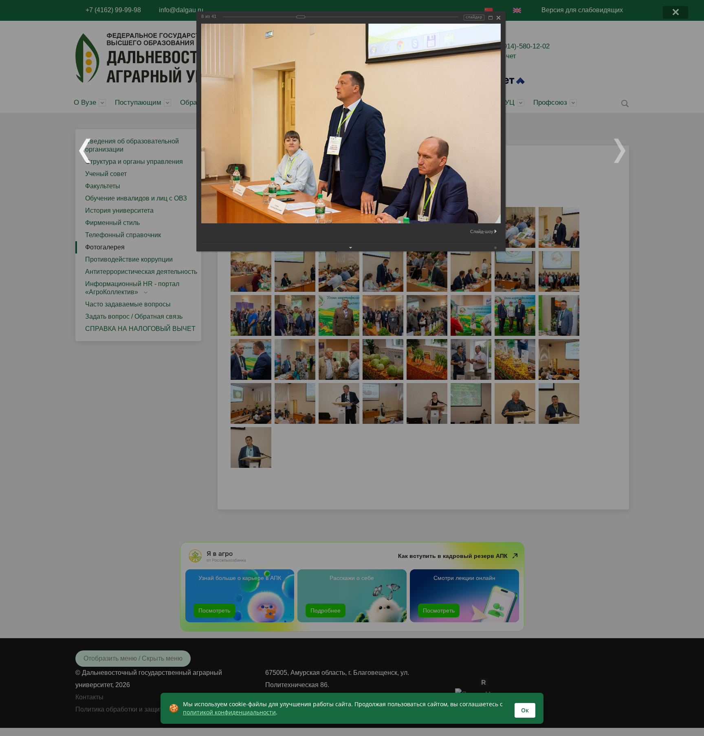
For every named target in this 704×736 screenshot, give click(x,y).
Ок (525, 710)
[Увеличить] (490, 18)
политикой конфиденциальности (229, 712)
